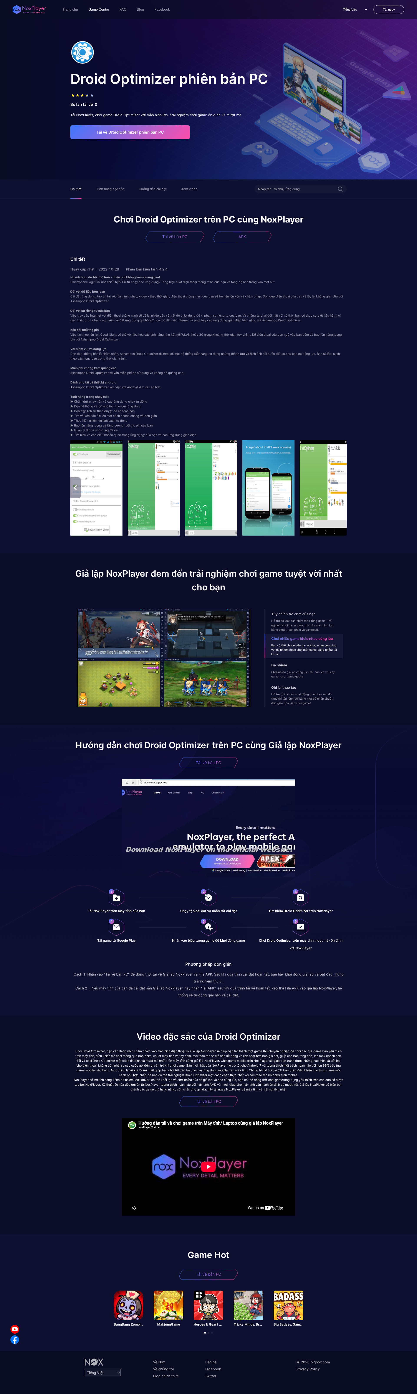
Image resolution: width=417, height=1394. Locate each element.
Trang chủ (70, 9)
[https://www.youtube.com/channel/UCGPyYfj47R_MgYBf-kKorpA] (14, 1329)
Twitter (210, 1376)
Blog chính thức (166, 1376)
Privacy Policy (308, 1369)
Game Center (98, 9)
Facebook (162, 9)
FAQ (122, 9)
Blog (140, 9)
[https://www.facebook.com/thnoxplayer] (14, 1339)
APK (242, 236)
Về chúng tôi (163, 1369)
